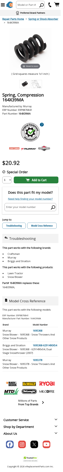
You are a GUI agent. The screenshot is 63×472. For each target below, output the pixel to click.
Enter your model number (21, 207)
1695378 (37, 360)
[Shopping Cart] (56, 5)
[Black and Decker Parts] (11, 384)
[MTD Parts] (11, 391)
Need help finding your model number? (30, 199)
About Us (10, 434)
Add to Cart (39, 180)
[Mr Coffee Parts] (46, 391)
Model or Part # (27, 5)
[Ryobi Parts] (46, 384)
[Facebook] (10, 444)
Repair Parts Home (13, 19)
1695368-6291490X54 (45, 345)
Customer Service (16, 420)
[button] (3, 5)
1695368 (37, 330)
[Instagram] (22, 444)
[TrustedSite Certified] (30, 459)
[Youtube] (46, 444)
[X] (34, 444)
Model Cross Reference (42, 225)
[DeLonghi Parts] (29, 391)
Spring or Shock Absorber (43, 19)
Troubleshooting (14, 225)
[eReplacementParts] (9, 5)
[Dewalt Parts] (29, 384)
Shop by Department (19, 427)
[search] (41, 5)
